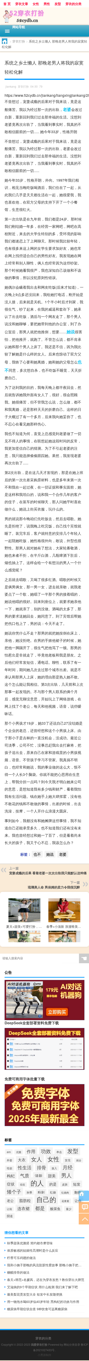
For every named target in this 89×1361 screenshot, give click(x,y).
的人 (37, 1182)
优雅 (18, 1152)
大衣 (22, 1159)
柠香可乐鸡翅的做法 (21, 1257)
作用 (31, 1151)
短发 (76, 1184)
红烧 (53, 1192)
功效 (46, 1150)
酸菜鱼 (55, 1208)
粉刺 (41, 1192)
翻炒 (77, 1192)
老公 (10, 1200)
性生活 (24, 1167)
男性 (47, 3)
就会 (78, 1160)
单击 (59, 1152)
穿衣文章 (21, 3)
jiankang (10, 86)
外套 (9, 1160)
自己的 (46, 1199)
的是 (53, 1184)
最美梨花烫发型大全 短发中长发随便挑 (34, 1294)
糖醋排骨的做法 (18, 1272)
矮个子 (14, 1191)
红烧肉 (65, 1192)
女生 (68, 1160)
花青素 (65, 1201)
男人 (66, 1175)
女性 (36, 3)
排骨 (41, 1167)
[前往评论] (84, 1207)
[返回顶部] (84, 1218)
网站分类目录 (72, 1344)
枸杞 (11, 1175)
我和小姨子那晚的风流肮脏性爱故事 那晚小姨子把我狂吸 (45, 1265)
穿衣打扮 (18, 41)
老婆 (67, 109)
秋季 (29, 1192)
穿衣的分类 (73, 3)
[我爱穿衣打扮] (44, 16)
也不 (37, 854)
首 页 (7, 3)
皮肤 (65, 1184)
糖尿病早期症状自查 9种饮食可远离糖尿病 (37, 1309)
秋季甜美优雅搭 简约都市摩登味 (30, 1243)
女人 (36, 1159)
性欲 (9, 1168)
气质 (24, 1175)
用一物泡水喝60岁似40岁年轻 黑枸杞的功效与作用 (43, 1301)
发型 (58, 3)
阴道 (10, 1216)
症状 (11, 1184)
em (9, 1152)
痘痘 (22, 1184)
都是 (40, 1208)
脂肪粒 (25, 1200)
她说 (71, 332)
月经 (68, 1167)
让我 (9, 1209)
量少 (68, 1209)
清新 (38, 1175)
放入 (54, 1168)
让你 (78, 1200)
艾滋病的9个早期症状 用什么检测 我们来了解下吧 (42, 1287)
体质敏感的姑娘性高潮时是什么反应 (32, 1250)
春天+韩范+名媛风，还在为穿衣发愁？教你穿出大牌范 (45, 1279)
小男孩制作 (44, 1355)
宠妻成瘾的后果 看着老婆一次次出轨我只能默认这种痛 (48, 873)
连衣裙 (23, 1208)
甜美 (52, 1175)
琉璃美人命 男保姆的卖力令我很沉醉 (54, 887)
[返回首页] (84, 1196)
